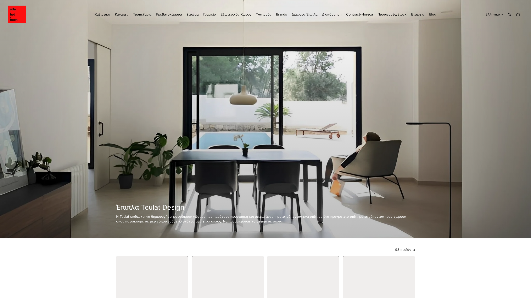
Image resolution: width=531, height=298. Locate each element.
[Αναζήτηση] (509, 14)
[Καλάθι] (518, 14)
